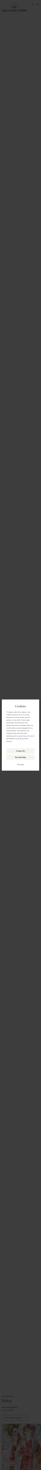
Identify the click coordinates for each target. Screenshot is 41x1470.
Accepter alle (20, 751)
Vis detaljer (20, 764)
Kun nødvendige (20, 757)
